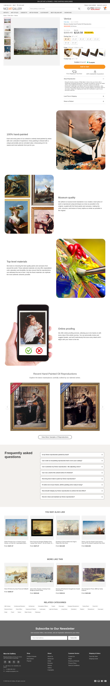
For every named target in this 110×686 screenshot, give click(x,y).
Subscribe (73, 638)
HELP (14, 5)
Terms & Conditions (73, 665)
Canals (53, 606)
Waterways (37, 612)
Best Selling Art (56, 12)
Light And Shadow (53, 609)
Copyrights (51, 670)
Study (5, 612)
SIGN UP (99, 5)
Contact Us (71, 656)
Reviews (50, 663)
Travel (12, 612)
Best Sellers (30, 658)
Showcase (68, 12)
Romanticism (91, 609)
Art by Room (33, 12)
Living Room (64, 609)
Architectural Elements (19, 606)
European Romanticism (73, 606)
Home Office (19, 609)
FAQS (70, 658)
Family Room (86, 606)
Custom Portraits (31, 656)
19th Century (7, 606)
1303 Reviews (73, 26)
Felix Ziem (10, 15)
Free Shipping (94, 8)
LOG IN (105, 5)
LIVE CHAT (21, 5)
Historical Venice (8, 609)
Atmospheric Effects (43, 606)
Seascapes (100, 609)
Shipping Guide (93, 658)
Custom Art (44, 12)
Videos (50, 667)
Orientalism (73, 609)
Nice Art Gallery (15, 9)
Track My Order (93, 656)
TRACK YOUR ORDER (90, 5)
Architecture (31, 606)
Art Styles (14, 12)
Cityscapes (61, 606)
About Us (50, 656)
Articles (50, 665)
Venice (16, 15)
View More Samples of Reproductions (55, 437)
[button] (13, 41)
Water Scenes (28, 612)
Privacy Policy (72, 663)
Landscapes (42, 609)
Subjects (24, 12)
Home (5, 15)
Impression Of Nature (31, 609)
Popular (29, 661)
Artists (6, 12)
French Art (95, 606)
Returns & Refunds (73, 661)
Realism (82, 609)
